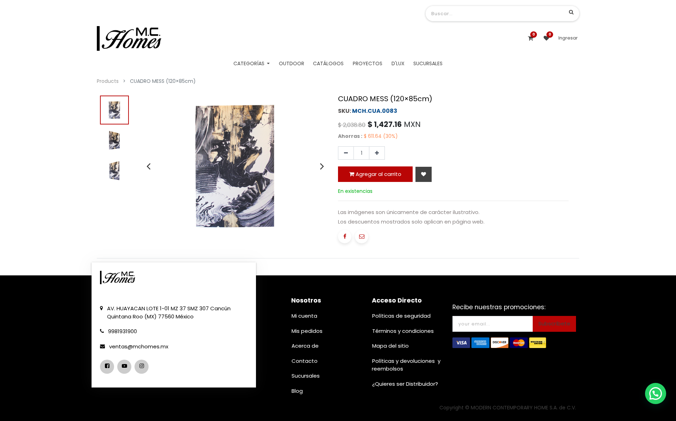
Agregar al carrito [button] (377, 174)
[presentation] (148, 166)
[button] (423, 174)
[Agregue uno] (377, 153)
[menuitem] (291, 63)
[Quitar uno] (346, 153)
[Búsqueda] (571, 12)
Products (108, 81)
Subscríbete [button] (554, 323)
